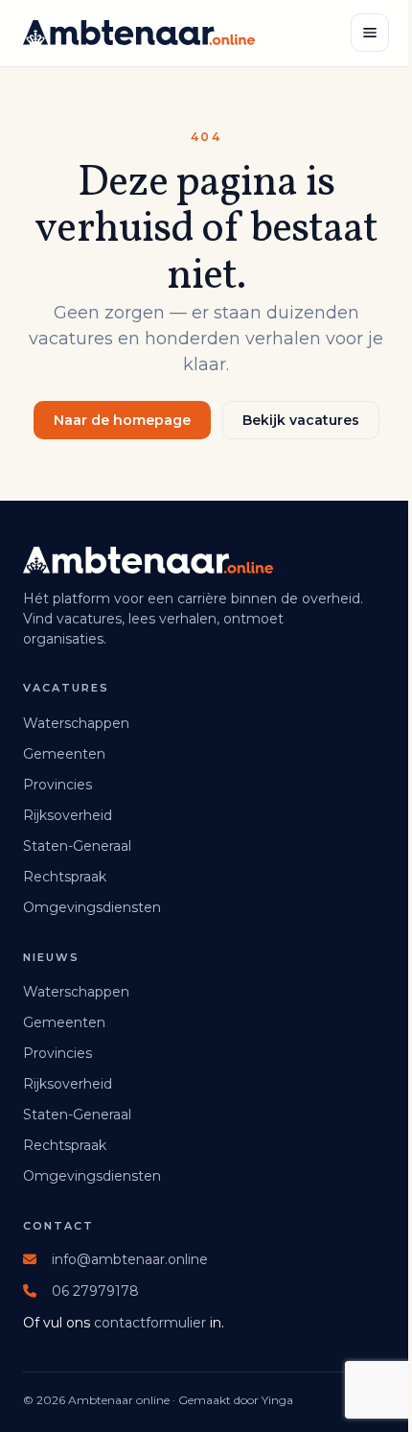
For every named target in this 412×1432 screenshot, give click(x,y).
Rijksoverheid (67, 815)
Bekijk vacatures (300, 420)
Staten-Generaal (77, 846)
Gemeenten (64, 754)
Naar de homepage (122, 420)
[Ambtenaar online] (139, 32)
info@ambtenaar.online (130, 1259)
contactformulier (150, 1322)
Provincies (57, 784)
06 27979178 (95, 1291)
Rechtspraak (64, 876)
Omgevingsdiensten (92, 907)
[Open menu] (370, 32)
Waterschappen (76, 723)
